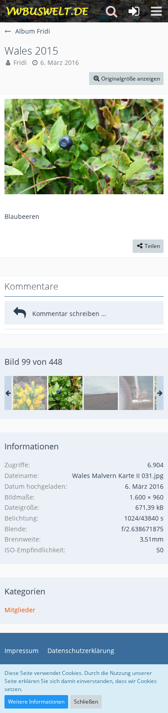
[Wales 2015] (30, 393)
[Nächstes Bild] (150, 147)
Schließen (86, 701)
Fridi (20, 62)
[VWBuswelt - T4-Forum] (47, 11)
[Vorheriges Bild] (18, 147)
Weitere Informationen (36, 701)
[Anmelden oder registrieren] (134, 11)
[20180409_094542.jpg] (136, 393)
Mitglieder (19, 610)
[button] (156, 11)
